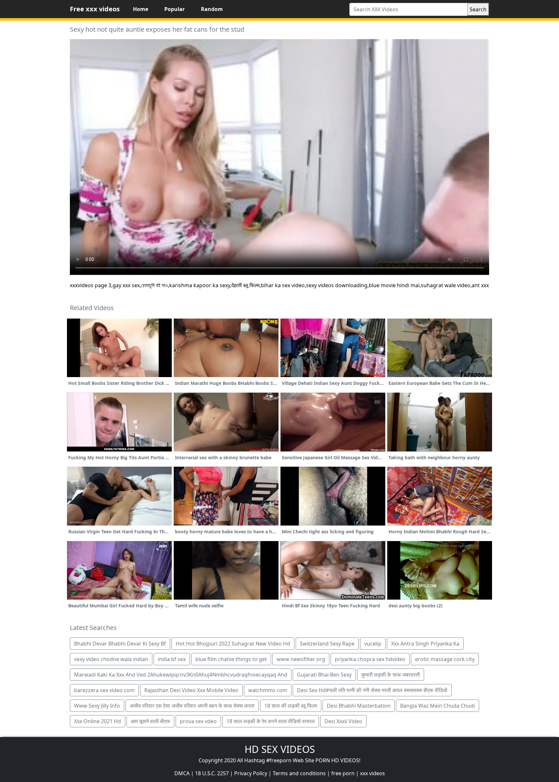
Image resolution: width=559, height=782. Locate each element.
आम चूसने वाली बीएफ (150, 721)
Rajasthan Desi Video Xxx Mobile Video (191, 690)
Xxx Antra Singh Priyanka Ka (425, 643)
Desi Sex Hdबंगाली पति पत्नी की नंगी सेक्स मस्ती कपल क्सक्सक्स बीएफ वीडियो (372, 690)
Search (478, 9)
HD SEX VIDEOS (280, 749)
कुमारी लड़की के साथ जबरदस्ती (390, 674)
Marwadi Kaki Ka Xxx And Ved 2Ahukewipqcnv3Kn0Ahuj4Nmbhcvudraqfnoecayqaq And (180, 674)
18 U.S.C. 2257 (212, 773)
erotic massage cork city (445, 659)
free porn (343, 773)
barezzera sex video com (104, 690)
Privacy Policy (250, 773)
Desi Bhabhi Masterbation (358, 705)
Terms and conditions (299, 773)
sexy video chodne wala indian (111, 659)
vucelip (372, 643)
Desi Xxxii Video (343, 721)
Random (212, 9)
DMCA (182, 773)
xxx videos (372, 773)
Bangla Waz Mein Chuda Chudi (437, 705)
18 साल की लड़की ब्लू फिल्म (290, 705)
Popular (174, 9)
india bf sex (172, 659)
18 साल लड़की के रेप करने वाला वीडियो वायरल (270, 721)
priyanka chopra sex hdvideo (370, 659)
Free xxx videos (95, 9)
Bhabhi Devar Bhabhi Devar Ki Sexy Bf (120, 643)
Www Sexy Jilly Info (97, 705)
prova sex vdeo (198, 721)
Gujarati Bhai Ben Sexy (324, 674)
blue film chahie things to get (231, 659)
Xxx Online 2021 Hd (97, 721)
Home (140, 9)
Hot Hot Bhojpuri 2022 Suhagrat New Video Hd (233, 643)
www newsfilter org (301, 659)
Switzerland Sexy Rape (327, 643)
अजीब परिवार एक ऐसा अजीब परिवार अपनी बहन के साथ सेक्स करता (192, 705)
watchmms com (267, 690)
